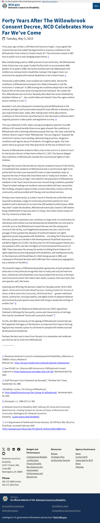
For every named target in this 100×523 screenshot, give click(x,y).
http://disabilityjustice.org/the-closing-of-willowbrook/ (31, 392)
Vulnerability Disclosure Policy (66, 510)
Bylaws (54, 453)
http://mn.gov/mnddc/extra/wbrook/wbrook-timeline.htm (42, 362)
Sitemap (80, 467)
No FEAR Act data (60, 506)
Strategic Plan (57, 457)
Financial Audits (34, 463)
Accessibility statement (13, 506)
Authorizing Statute (60, 460)
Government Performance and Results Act (35, 473)
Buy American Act (35, 467)
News (78, 453)
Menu (96, 6)
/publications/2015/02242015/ (25, 416)
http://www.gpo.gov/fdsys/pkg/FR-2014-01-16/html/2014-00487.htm (34, 428)
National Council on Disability (51, 500)
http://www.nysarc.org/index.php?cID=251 (34, 371)
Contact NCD (82, 457)
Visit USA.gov (60, 517)
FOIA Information (10, 510)
